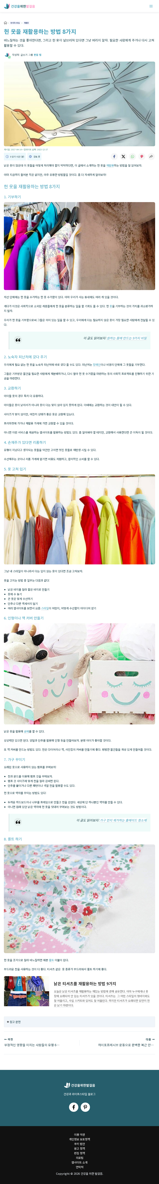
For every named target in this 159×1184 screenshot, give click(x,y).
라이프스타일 (15, 22)
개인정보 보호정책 (79, 1139)
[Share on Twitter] (123, 156)
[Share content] (151, 156)
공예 (26, 731)
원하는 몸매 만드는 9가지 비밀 (127, 338)
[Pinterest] (85, 1107)
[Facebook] (73, 1107)
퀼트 (51, 960)
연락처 (79, 1167)
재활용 (26, 22)
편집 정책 (79, 1153)
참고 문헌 (15, 1022)
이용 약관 (79, 1134)
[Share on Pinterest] (142, 156)
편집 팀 (37, 55)
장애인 (96, 364)
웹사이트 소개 (79, 1162)
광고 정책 (79, 1148)
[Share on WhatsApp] (133, 156)
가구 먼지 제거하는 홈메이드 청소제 (123, 820)
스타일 (45, 608)
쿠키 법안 (79, 1144)
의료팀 (79, 1158)
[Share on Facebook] (114, 156)
